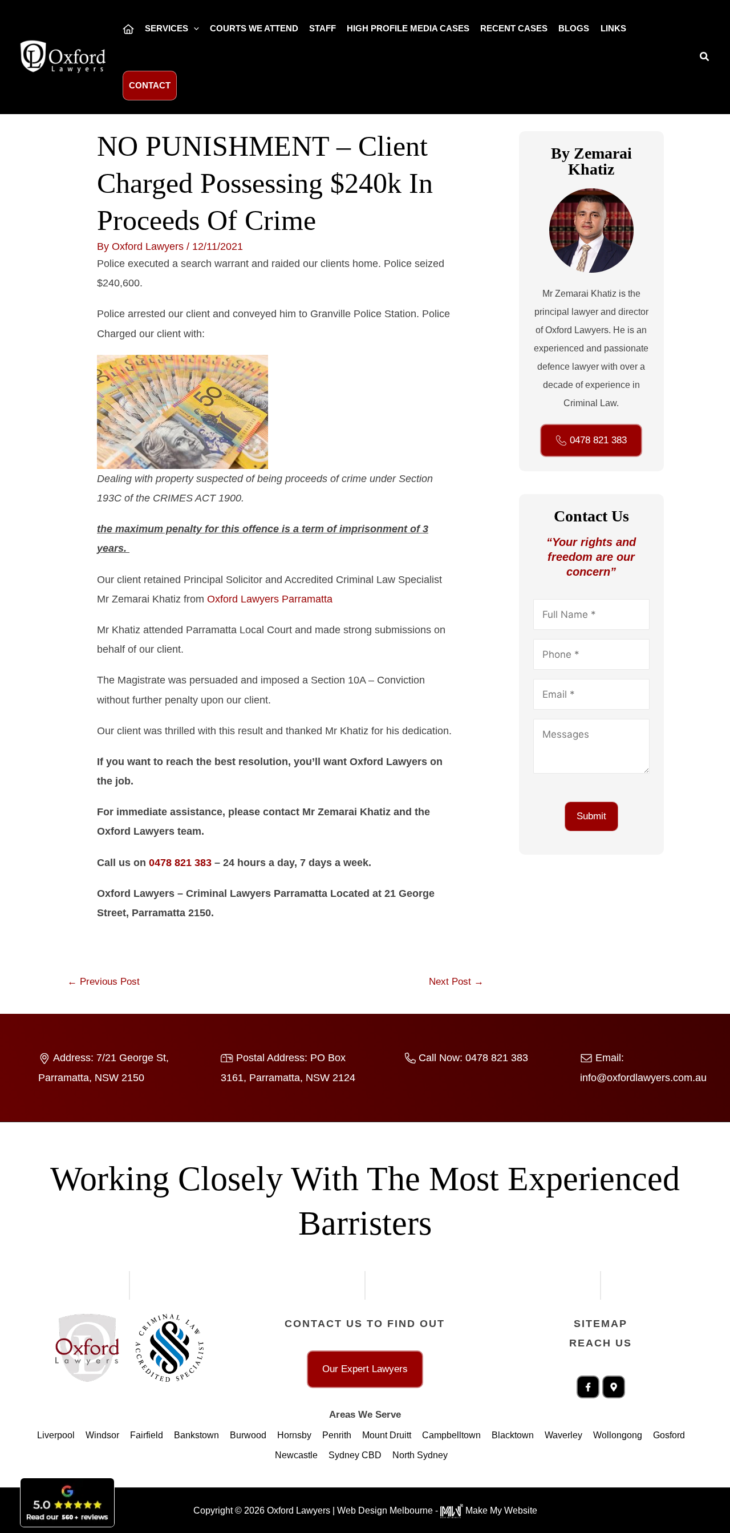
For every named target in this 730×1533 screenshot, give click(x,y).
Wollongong (617, 1435)
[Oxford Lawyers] (63, 56)
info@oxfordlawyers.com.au (643, 1077)
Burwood (248, 1435)
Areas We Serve (365, 1414)
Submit (591, 816)
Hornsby (294, 1435)
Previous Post (103, 981)
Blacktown (513, 1435)
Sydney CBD (355, 1455)
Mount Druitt (386, 1435)
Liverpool (56, 1435)
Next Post (456, 981)
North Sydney (420, 1455)
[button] (193, 28)
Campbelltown (451, 1435)
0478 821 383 (180, 862)
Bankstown (196, 1435)
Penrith (336, 1435)
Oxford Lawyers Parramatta (269, 599)
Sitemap (600, 1323)
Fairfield (146, 1435)
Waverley (563, 1435)
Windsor (102, 1435)
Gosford (669, 1435)
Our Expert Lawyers (365, 1369)
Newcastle (296, 1455)
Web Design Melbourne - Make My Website (437, 1510)
